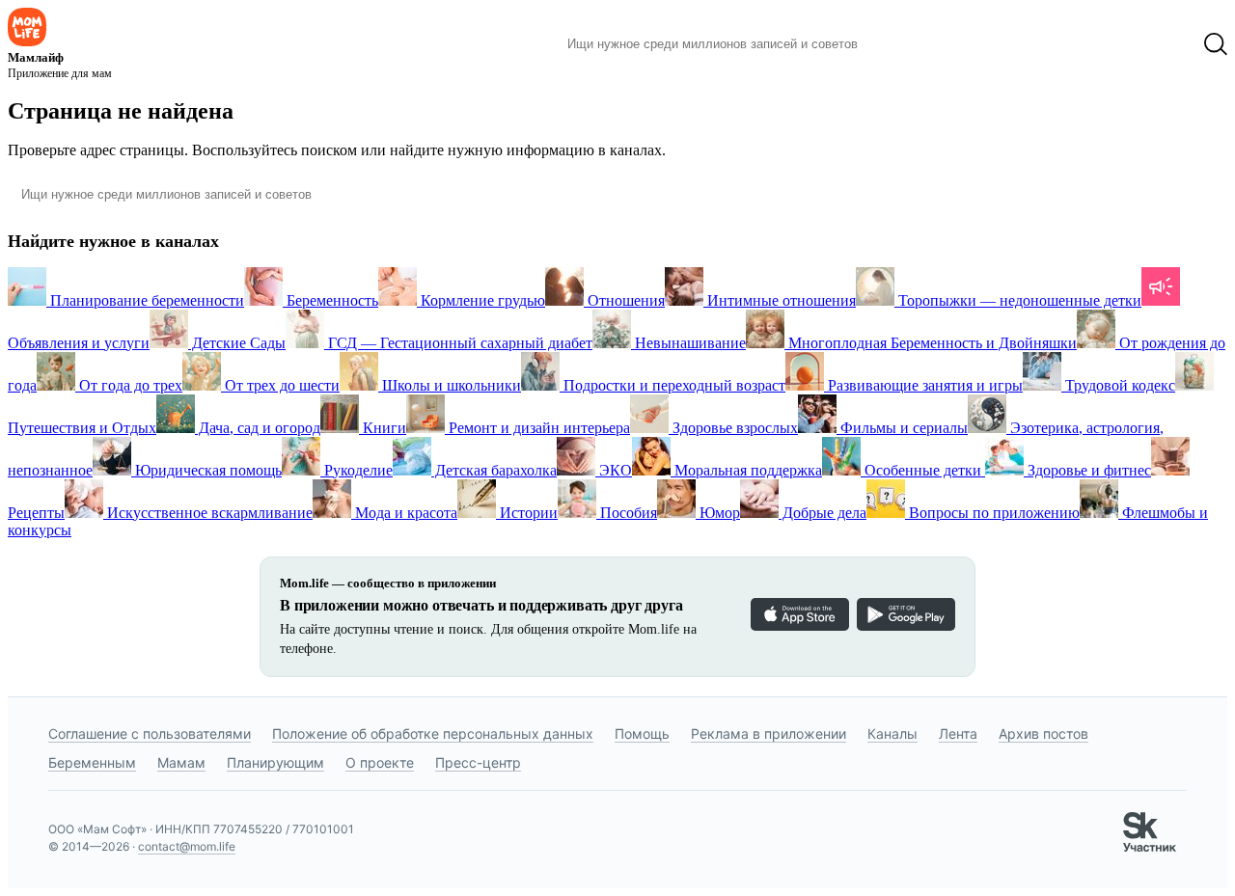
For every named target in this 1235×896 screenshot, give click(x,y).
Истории (527, 512)
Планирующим (275, 762)
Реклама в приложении (768, 733)
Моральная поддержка (746, 470)
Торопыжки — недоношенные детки (1017, 300)
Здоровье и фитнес (1087, 470)
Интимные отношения (779, 300)
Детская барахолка (494, 470)
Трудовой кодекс (1118, 385)
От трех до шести (280, 385)
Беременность (330, 300)
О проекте (379, 762)
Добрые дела (822, 512)
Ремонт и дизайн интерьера (537, 428)
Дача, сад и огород (257, 428)
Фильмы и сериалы (902, 428)
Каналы (892, 733)
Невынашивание (688, 343)
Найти (901, 44)
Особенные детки (923, 470)
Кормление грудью (481, 300)
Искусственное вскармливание (208, 512)
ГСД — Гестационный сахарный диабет (458, 343)
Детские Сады (237, 343)
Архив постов (1043, 733)
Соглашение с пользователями (149, 733)
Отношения (624, 300)
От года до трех (128, 385)
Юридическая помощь (206, 470)
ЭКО (613, 470)
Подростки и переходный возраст (672, 385)
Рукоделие (356, 470)
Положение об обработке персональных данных (432, 733)
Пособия (626, 512)
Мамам (181, 762)
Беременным (92, 762)
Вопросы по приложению (992, 512)
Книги (382, 428)
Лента (958, 733)
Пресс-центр (478, 762)
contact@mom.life (186, 846)
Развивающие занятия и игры (923, 385)
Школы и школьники (449, 385)
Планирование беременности (145, 300)
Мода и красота (404, 512)
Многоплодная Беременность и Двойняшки (930, 343)
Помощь (642, 733)
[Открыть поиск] (1215, 44)
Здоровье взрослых (733, 428)
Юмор (718, 512)
